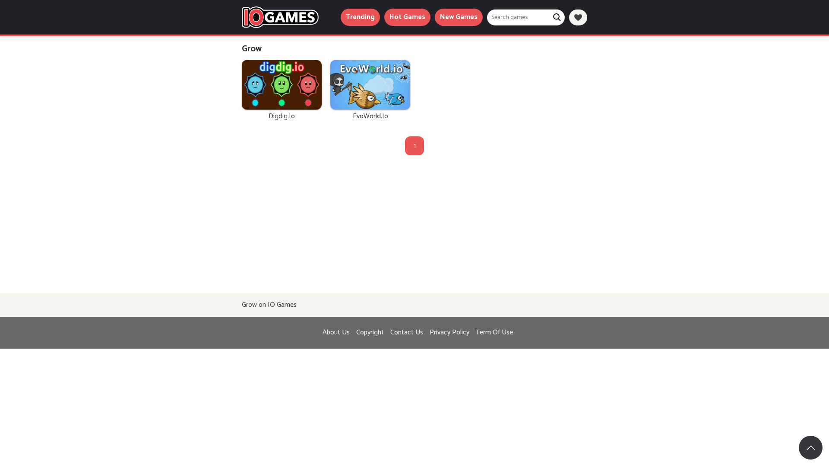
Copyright (370, 332)
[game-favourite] (578, 17)
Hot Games (407, 17)
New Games (459, 17)
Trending (360, 17)
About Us (336, 332)
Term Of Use (494, 332)
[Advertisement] (414, 228)
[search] (557, 17)
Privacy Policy (449, 332)
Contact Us (406, 332)
